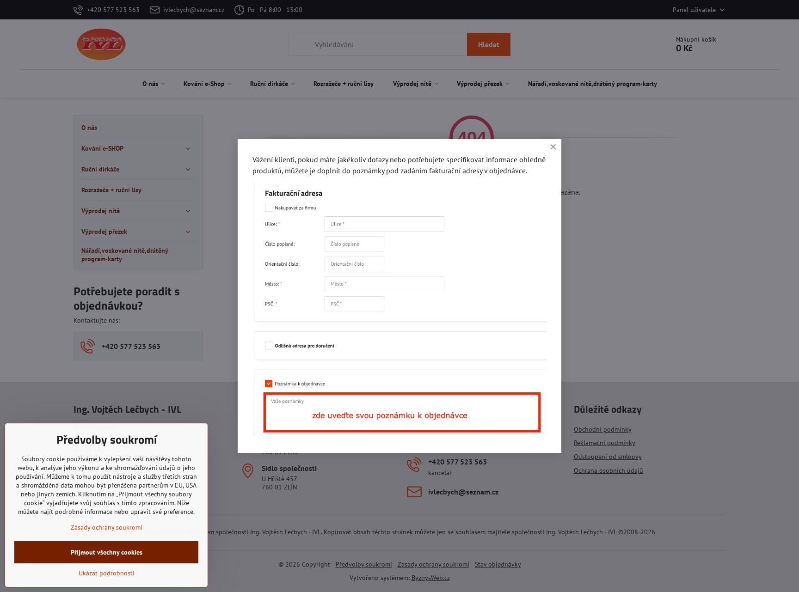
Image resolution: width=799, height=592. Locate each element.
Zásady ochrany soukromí (106, 527)
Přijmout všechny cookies (106, 552)
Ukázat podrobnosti (107, 573)
